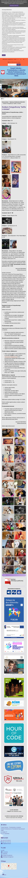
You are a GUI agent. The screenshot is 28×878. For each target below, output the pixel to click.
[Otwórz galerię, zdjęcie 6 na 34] (20, 450)
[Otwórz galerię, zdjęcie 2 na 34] (20, 433)
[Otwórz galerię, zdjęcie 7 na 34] (8, 458)
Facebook (4, 853)
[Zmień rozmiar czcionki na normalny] (17, 59)
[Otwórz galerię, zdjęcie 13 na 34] (8, 484)
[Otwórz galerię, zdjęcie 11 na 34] (8, 476)
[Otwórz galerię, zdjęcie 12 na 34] (20, 476)
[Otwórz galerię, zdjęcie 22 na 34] (20, 518)
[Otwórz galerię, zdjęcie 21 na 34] (8, 518)
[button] (1, 88)
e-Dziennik (5, 852)
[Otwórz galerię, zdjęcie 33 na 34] (8, 570)
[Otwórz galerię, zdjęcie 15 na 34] (8, 493)
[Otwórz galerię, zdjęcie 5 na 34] (8, 450)
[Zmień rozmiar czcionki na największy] (23, 59)
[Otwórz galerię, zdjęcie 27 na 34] (8, 544)
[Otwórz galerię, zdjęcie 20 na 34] (20, 510)
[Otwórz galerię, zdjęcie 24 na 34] (20, 527)
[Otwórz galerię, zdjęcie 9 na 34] (8, 467)
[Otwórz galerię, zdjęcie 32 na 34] (20, 561)
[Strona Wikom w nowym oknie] (4, 874)
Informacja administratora (16, 62)
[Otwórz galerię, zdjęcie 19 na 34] (8, 510)
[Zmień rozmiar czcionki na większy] (20, 59)
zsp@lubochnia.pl (6, 843)
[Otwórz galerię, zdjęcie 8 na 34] (20, 458)
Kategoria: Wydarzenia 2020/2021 (17, 102)
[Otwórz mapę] (9, 866)
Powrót (4, 575)
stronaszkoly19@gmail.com (11, 357)
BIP (3, 850)
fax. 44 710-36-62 (6, 842)
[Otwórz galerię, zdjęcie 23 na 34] (8, 527)
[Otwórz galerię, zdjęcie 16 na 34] (20, 493)
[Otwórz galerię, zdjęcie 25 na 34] (8, 535)
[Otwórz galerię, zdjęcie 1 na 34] (8, 433)
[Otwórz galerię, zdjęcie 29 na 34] (8, 552)
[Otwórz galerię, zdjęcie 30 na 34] (20, 552)
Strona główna (5, 59)
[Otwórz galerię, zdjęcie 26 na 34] (20, 535)
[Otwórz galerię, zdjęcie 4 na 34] (20, 441)
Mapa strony (11, 59)
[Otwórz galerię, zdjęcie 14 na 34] (20, 484)
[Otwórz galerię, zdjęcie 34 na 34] (20, 570)
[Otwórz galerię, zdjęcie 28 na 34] (20, 544)
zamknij (4, 55)
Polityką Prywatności (5, 2)
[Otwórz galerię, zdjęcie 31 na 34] (8, 561)
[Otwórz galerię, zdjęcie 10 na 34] (20, 467)
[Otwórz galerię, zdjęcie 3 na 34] (8, 441)
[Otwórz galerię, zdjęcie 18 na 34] (20, 501)
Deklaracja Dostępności (7, 857)
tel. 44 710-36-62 (6, 840)
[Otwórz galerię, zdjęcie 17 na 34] (8, 501)
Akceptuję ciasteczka (14, 5)
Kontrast (9, 62)
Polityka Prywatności (7, 855)
